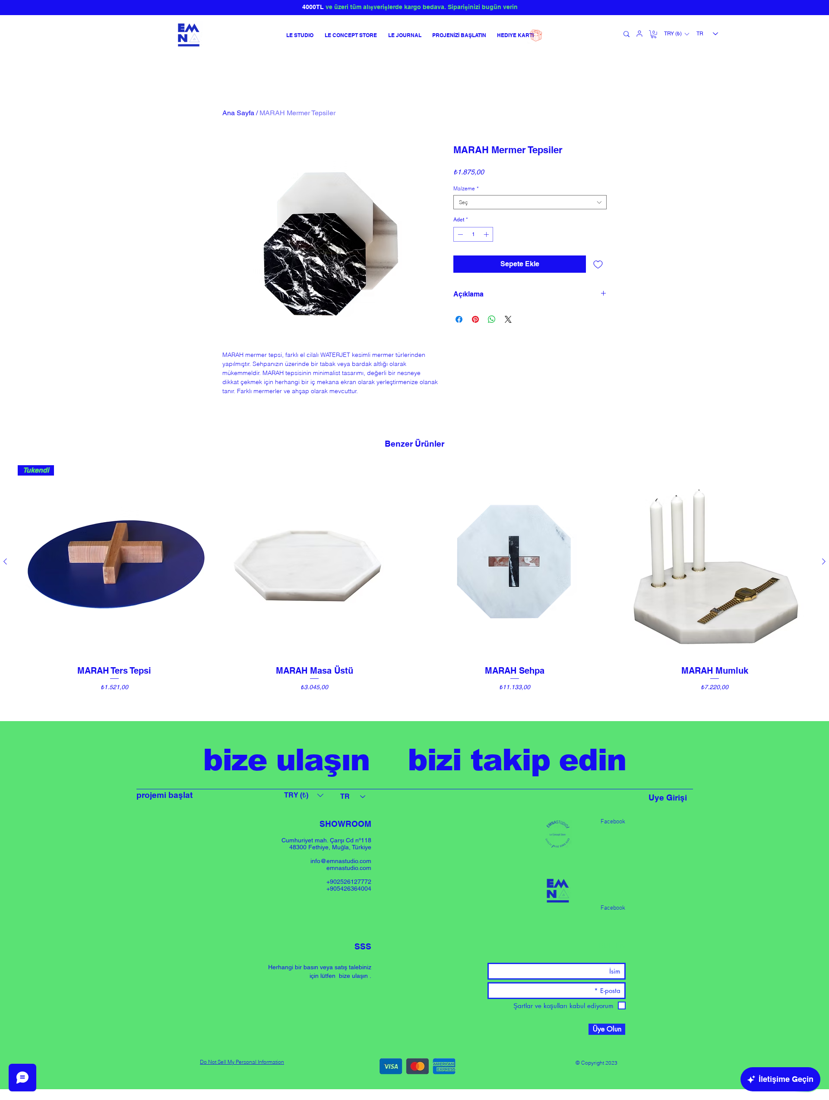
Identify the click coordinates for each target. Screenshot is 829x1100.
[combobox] (530, 202)
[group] (414, 589)
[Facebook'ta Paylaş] (459, 319)
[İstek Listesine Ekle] (598, 264)
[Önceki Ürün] (5, 561)
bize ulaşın (353, 975)
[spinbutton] (473, 234)
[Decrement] (459, 234)
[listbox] (676, 34)
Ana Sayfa (238, 113)
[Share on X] (508, 319)
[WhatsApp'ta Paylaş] (492, 319)
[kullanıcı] (639, 34)
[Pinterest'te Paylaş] (475, 319)
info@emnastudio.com (340, 860)
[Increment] (487, 234)
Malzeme (466, 188)
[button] (653, 34)
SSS (362, 946)
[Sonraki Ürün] (824, 561)
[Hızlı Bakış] (314, 562)
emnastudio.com (348, 867)
